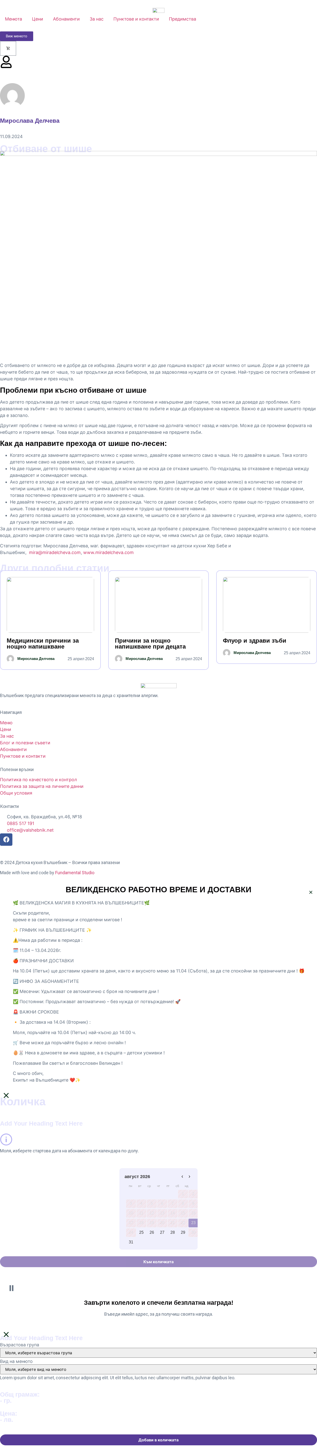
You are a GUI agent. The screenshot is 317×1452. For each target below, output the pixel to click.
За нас (97, 19)
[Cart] (8, 48)
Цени (37, 19)
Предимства (182, 19)
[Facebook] (6, 839)
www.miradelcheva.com (108, 552)
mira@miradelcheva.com (55, 552)
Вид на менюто (16, 1361)
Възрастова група (19, 1345)
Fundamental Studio (74, 872)
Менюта (13, 19)
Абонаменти (66, 19)
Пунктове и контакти (136, 19)
